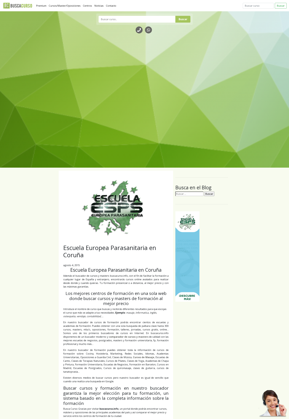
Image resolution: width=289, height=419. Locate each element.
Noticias (99, 5)
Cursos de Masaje (143, 357)
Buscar (281, 5)
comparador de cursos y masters (128, 336)
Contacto (111, 5)
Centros (88, 5)
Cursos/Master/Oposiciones (65, 5)
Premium (42, 5)
